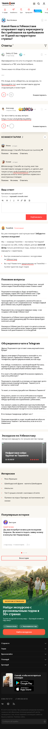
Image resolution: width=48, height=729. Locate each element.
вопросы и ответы (8, 5)
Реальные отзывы (11, 626)
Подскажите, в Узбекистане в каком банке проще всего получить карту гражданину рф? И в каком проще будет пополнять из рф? (23, 319)
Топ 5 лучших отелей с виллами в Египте (22, 493)
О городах (5, 12)
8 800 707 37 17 (7, 699)
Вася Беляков (12, 20)
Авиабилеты (13, 12)
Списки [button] (18, 200)
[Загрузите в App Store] (24, 688)
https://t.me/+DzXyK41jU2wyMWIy (16, 119)
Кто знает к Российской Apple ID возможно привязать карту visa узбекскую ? (22, 375)
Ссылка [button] (21, 200)
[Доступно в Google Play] (24, 682)
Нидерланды (8, 527)
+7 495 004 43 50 (21, 699)
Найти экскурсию (24, 632)
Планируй (5, 659)
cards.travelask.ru (20, 171)
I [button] (10, 200)
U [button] (13, 200)
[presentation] (24, 208)
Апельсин (8, 488)
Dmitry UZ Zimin (11, 53)
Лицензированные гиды (30, 626)
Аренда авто (28, 12)
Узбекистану (12, 259)
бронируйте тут (8, 84)
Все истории (24, 558)
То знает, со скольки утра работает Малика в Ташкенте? (23, 390)
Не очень (11, 94)
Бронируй (5, 665)
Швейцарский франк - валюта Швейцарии (23, 483)
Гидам (3, 649)
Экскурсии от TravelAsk (14, 601)
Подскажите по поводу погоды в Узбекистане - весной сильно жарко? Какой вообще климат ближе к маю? (22, 285)
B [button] (7, 200)
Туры (21, 12)
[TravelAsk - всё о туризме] (8, 3)
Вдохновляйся (7, 654)
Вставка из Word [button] (29, 200)
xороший (13, 196)
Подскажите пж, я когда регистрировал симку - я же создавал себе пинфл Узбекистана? (21, 311)
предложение (28, 263)
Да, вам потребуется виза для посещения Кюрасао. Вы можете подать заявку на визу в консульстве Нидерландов (23, 532)
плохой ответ (22, 196)
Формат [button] (2, 200)
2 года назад (10, 55)
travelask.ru (40, 710)
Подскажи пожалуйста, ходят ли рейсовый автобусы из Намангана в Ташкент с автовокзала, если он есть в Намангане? (23, 421)
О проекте (5, 643)
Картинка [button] (25, 200)
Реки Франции (10, 479)
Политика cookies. (19, 717)
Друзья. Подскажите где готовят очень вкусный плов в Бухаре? (22, 349)
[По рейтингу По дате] (45, 46)
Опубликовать (36, 217)
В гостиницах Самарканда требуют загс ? (17, 414)
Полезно (3, 94)
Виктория (12, 523)
